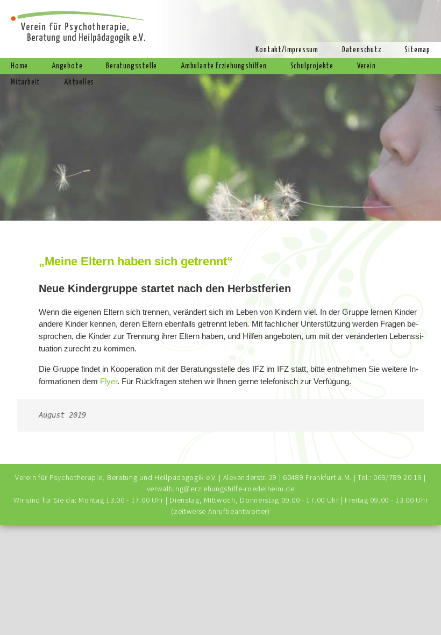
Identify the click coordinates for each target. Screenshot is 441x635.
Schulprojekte (311, 66)
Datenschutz (361, 50)
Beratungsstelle (131, 66)
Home (19, 66)
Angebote (67, 66)
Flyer (108, 381)
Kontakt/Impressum (286, 50)
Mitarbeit (25, 82)
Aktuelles (79, 82)
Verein (366, 66)
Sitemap (417, 50)
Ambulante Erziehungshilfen (224, 66)
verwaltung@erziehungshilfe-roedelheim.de (221, 488)
